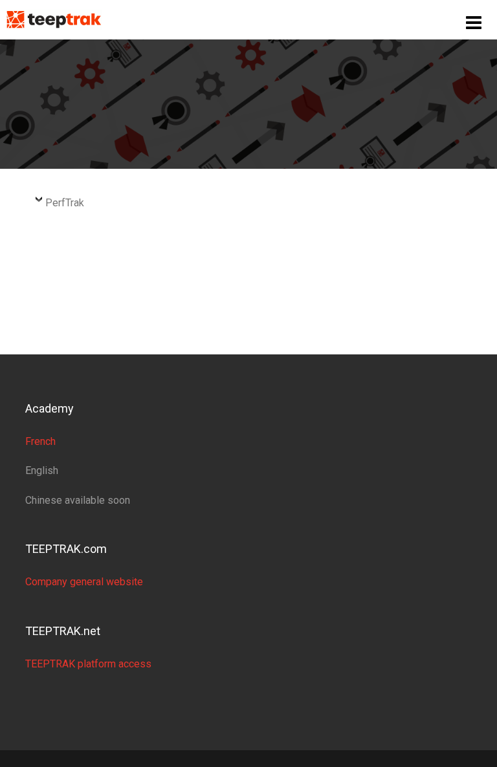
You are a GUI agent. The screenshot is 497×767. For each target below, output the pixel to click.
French (40, 441)
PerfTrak (64, 203)
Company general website (84, 582)
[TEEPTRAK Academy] (54, 19)
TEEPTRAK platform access (88, 664)
